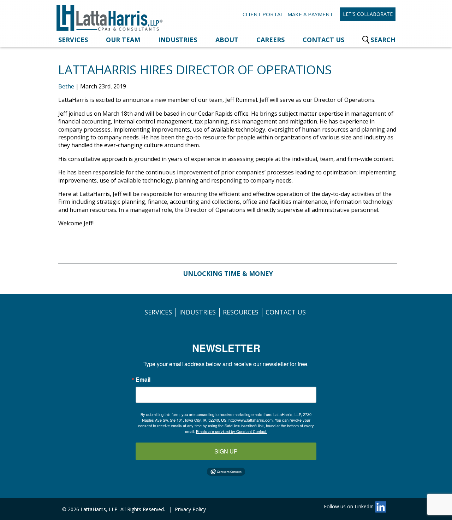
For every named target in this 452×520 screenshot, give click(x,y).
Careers (270, 39)
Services (73, 39)
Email (143, 379)
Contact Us (323, 39)
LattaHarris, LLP (99, 509)
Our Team (123, 39)
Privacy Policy (190, 509)
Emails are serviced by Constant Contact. (231, 431)
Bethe (66, 86)
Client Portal (263, 14)
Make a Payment (310, 14)
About (226, 39)
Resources (240, 312)
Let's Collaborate (368, 14)
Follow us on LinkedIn (349, 506)
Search (383, 39)
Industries (177, 39)
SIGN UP (226, 451)
